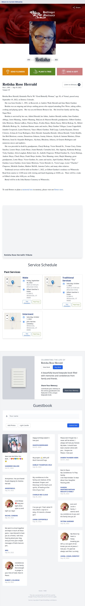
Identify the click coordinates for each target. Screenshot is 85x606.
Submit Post (73, 425)
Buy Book (58, 367)
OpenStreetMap (44, 600)
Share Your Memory (71, 390)
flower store (58, 189)
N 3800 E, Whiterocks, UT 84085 (32, 295)
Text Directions (27, 302)
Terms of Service (48, 597)
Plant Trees (36, 302)
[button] (12, 282)
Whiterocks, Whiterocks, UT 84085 (32, 328)
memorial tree (27, 189)
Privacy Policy (37, 597)
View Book (46, 367)
